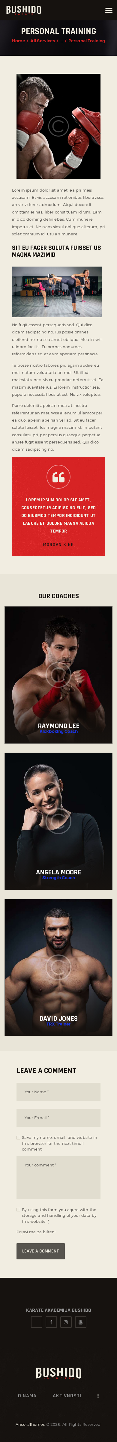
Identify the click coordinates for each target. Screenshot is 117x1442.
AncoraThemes (30, 1424)
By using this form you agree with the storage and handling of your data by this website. (59, 1215)
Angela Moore (58, 872)
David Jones (58, 1018)
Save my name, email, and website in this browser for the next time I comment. (59, 1143)
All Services (42, 40)
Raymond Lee (59, 726)
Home (18, 40)
